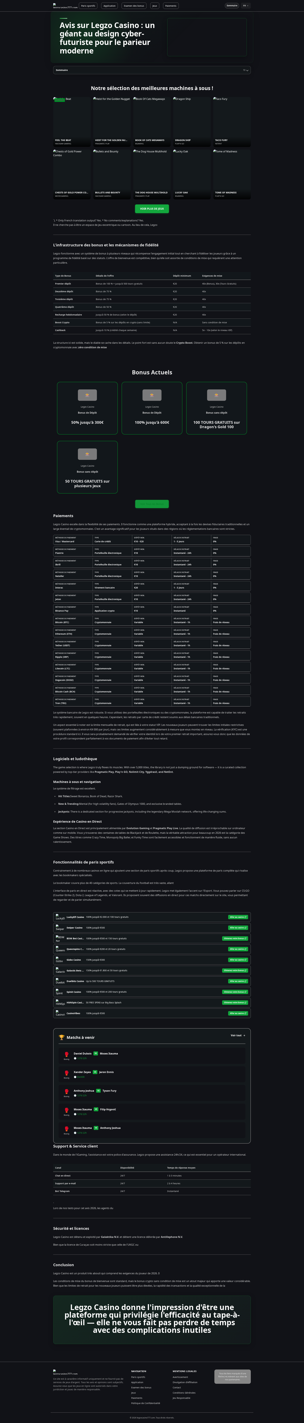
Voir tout (236, 1035)
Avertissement (180, 1377)
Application (110, 5)
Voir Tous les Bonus (152, 504)
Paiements (170, 5)
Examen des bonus (134, 5)
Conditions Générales (184, 1392)
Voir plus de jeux (152, 208)
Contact (177, 1387)
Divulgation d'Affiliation (185, 1382)
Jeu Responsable (181, 1397)
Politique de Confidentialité (145, 1403)
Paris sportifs (88, 5)
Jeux (154, 5)
